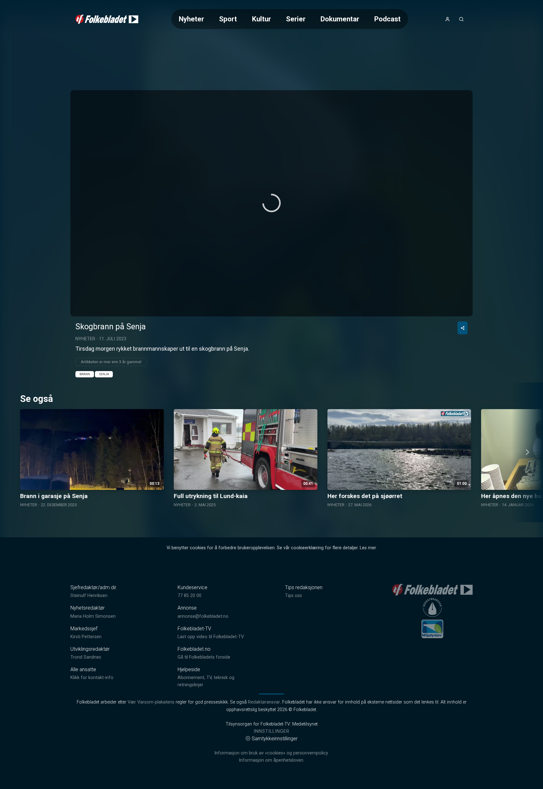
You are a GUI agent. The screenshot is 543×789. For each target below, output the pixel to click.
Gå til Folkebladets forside (204, 657)
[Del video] (463, 327)
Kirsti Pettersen (85, 636)
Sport (228, 19)
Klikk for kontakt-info (91, 677)
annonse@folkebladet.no (203, 616)
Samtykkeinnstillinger (275, 739)
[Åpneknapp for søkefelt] (461, 19)
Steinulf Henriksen (88, 595)
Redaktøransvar (264, 702)
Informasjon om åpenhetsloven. (271, 760)
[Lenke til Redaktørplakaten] (432, 607)
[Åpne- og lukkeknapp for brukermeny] (447, 19)
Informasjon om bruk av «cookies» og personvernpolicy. (271, 753)
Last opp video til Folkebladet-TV (211, 636)
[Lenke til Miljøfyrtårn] (432, 628)
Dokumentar (340, 19)
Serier (295, 19)
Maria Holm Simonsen (93, 616)
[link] (106, 19)
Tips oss (293, 595)
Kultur (261, 19)
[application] (271, 203)
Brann (85, 374)
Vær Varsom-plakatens (151, 702)
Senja (104, 374)
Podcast (387, 19)
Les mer (368, 548)
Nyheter (191, 19)
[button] (271, 203)
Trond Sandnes (85, 657)
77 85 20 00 (189, 595)
